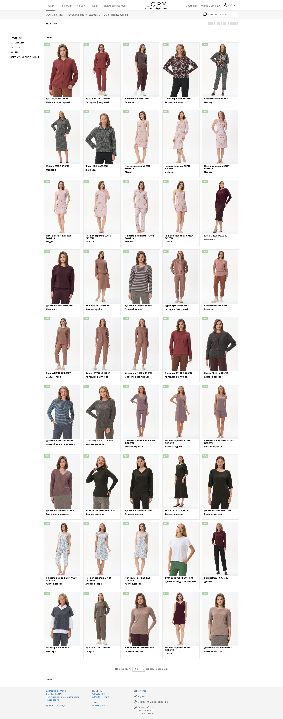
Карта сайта (52, 699)
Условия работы (54, 693)
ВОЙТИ (231, 5)
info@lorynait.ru (100, 705)
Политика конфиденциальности (63, 696)
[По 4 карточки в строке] (212, 24)
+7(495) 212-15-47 (100, 693)
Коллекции (66, 5)
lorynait (141, 696)
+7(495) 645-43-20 (100, 696)
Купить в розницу (210, 5)
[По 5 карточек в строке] (221, 24)
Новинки (50, 5)
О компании (192, 5)
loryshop (142, 690)
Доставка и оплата (56, 690)
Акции (94, 5)
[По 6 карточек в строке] (233, 24)
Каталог (81, 5)
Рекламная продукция (115, 5)
